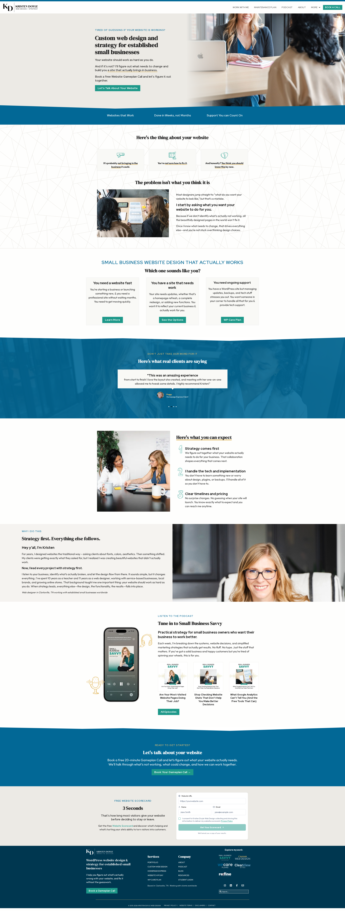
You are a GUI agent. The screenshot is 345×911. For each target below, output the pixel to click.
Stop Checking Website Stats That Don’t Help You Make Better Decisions (208, 699)
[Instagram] (225, 885)
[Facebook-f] (236, 885)
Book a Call (332, 7)
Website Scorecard (122, 825)
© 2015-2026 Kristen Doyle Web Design (144, 906)
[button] (168, 406)
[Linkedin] (230, 885)
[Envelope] (242, 885)
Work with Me (241, 7)
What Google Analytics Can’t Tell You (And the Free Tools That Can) (244, 698)
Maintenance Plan (265, 7)
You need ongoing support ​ (232, 283)
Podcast (287, 7)
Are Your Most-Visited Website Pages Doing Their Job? (172, 698)
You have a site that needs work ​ (172, 285)
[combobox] (234, 891)
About (302, 7)
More (314, 7)
